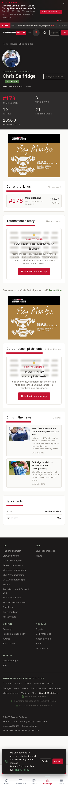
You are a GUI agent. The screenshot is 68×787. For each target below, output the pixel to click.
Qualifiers (8, 607)
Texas (28, 683)
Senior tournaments (13, 565)
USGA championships (14, 579)
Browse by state (11, 555)
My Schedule (9, 616)
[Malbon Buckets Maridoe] (34, 155)
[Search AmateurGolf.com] (44, 32)
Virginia (25, 693)
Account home (43, 638)
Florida (18, 683)
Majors (6, 584)
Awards (6, 638)
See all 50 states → (49, 693)
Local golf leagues (12, 560)
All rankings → (55, 187)
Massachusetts (10, 693)
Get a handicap (10, 612)
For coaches (9, 643)
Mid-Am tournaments (13, 575)
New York (39, 683)
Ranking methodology (14, 634)
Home (5, 44)
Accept (57, 761)
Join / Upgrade (43, 634)
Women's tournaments (14, 570)
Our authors (42, 648)
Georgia (7, 688)
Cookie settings (29, 726)
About (39, 643)
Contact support (11, 660)
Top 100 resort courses (15, 602)
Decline (45, 761)
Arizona (51, 683)
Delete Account (11, 726)
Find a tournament (12, 551)
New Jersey (55, 688)
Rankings (7, 629)
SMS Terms (43, 721)
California (8, 683)
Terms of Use (10, 721)
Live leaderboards (45, 551)
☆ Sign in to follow (54, 76)
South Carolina (38, 688)
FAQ (5, 665)
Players (13, 44)
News (39, 555)
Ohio (34, 693)
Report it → (55, 290)
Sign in (54, 32)
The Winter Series (12, 597)
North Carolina (21, 688)
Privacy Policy (27, 721)
